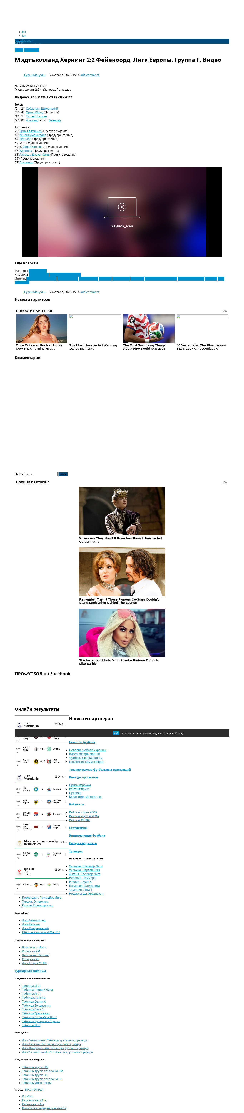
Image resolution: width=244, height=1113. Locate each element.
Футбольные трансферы (86, 758)
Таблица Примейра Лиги (39, 1017)
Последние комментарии (86, 762)
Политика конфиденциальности (44, 1108)
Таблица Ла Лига (33, 998)
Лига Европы (38, 271)
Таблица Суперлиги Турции (41, 1021)
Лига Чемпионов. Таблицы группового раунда (54, 1040)
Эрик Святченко (30, 131)
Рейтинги (76, 804)
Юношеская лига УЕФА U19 (41, 932)
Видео (19, 50)
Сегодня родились (83, 843)
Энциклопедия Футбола (87, 835)
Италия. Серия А (80, 882)
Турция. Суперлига (35, 901)
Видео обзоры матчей (84, 754)
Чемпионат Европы (35, 955)
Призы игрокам (80, 785)
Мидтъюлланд (39, 275)
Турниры (76, 851)
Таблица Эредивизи (36, 1013)
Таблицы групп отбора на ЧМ (42, 1071)
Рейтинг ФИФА (79, 820)
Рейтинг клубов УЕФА (84, 816)
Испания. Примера (82, 878)
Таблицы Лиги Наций (37, 1083)
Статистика (78, 828)
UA (24, 36)
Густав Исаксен (36, 116)
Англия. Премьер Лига (84, 874)
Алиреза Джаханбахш (34, 155)
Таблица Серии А (34, 1001)
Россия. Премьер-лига (37, 905)
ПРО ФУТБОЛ (34, 1090)
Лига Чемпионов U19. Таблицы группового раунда (57, 1052)
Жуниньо (32, 120)
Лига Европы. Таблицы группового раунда (51, 1044)
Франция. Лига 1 (80, 890)
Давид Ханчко (32, 147)
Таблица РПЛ (31, 1025)
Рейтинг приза (79, 789)
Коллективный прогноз (85, 797)
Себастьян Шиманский (42, 108)
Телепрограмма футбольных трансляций (100, 770)
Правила (75, 793)
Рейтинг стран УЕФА (83, 812)
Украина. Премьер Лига (85, 866)
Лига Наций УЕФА (34, 963)
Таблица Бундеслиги (36, 1005)
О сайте (27, 1096)
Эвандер (55, 120)
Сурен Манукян (34, 75)
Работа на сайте (33, 1104)
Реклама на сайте (34, 1100)
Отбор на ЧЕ (30, 959)
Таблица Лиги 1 (33, 1009)
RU (24, 32)
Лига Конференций (35, 928)
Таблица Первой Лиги (37, 990)
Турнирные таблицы (30, 971)
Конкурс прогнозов (83, 777)
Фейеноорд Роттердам (65, 275)
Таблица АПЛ (31, 994)
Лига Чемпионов (34, 920)
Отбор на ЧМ (31, 951)
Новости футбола (82, 742)
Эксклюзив (31, 50)
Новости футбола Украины (87, 750)
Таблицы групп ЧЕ (34, 1075)
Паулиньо (26, 162)
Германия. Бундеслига (84, 886)
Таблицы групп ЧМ (35, 1067)
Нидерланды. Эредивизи (86, 894)
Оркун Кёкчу (34, 112)
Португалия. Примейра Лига (42, 897)
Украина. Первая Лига (84, 870)
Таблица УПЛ (31, 986)
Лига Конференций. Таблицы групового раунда (55, 1048)
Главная (27, 41)
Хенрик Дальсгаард (32, 135)
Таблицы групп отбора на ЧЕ (42, 1079)
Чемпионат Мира (34, 947)
